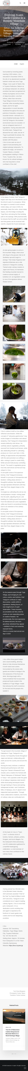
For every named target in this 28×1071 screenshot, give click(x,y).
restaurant (7, 44)
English (22, 64)
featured (10, 42)
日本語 (16, 64)
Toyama (18, 44)
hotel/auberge (19, 42)
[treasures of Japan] (6, 3)
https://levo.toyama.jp (16, 945)
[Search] (19, 3)
